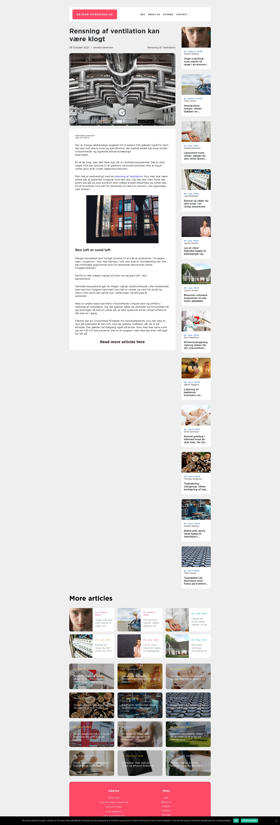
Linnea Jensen (191, 290)
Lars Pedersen (191, 196)
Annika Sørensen (103, 47)
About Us (154, 14)
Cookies (168, 14)
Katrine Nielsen (191, 54)
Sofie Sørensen (191, 432)
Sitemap (166, 814)
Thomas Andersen (193, 479)
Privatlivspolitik (249, 820)
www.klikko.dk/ (117, 816)
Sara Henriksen (191, 337)
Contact (181, 14)
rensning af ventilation (161, 47)
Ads (142, 14)
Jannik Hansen (191, 243)
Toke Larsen (190, 101)
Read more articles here (122, 342)
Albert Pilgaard (191, 385)
